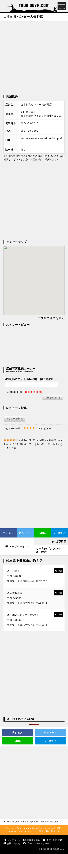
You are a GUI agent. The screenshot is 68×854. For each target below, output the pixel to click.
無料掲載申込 (33, 840)
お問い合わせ (14, 843)
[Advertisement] (34, 57)
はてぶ (50, 740)
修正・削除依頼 (54, 840)
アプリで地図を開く (51, 318)
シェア (9, 532)
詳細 (60, 571)
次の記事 (57, 541)
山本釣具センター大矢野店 (24, 615)
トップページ (14, 840)
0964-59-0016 (29, 123)
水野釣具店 (16, 593)
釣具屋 (16, 822)
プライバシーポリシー (38, 843)
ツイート (26, 532)
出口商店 (15, 571)
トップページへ (18, 546)
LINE (42, 532)
